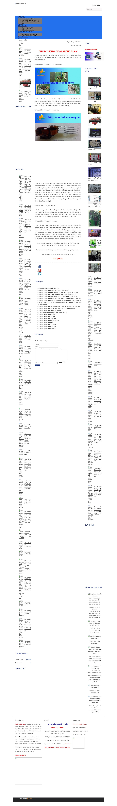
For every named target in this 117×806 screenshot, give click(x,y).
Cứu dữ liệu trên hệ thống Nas (97, 427)
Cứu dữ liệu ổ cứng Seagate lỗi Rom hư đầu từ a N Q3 (27, 350)
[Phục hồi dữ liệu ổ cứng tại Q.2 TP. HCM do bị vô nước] (21, 210)
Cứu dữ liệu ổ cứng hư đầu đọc (97, 108)
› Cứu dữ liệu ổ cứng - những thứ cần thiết (49, 310)
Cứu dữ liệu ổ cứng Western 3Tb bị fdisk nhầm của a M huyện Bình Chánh (94, 159)
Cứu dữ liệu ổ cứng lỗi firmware (27, 612)
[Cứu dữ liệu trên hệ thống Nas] (90, 427)
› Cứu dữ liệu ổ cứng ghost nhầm (47, 314)
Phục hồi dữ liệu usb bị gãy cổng (97, 232)
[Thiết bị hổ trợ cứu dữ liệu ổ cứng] (90, 256)
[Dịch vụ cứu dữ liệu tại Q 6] (21, 603)
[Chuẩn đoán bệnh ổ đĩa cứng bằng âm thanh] (21, 96)
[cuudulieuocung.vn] (58, 3)
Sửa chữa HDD (22, 26)
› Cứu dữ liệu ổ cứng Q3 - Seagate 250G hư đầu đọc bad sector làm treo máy (59, 306)
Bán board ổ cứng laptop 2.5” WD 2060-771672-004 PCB (94, 630)
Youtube (20, 24)
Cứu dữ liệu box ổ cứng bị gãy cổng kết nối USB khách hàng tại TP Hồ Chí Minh (97, 491)
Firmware (20, 32)
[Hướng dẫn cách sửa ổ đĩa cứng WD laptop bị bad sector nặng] (21, 367)
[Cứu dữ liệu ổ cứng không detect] (90, 364)
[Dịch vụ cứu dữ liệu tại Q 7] (21, 553)
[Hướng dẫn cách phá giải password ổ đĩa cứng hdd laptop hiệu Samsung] (90, 512)
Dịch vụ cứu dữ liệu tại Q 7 (27, 553)
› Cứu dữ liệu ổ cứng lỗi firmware (47, 324)
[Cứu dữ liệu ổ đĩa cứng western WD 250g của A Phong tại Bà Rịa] (90, 475)
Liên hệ (20, 38)
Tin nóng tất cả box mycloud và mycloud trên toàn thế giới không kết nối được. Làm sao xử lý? (94, 201)
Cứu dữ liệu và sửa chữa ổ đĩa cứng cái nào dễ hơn (97, 415)
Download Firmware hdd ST (29, 35)
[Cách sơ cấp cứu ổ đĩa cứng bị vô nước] (21, 51)
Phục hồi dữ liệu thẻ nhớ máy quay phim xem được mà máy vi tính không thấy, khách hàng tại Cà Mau (97, 378)
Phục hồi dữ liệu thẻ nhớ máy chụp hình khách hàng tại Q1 (27, 396)
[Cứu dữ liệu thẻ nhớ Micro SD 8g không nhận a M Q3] (90, 133)
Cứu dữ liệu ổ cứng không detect (97, 364)
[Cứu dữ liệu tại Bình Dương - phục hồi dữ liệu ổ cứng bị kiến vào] (90, 96)
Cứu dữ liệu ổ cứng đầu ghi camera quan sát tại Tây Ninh (97, 401)
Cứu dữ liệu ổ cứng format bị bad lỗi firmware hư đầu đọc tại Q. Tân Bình (27, 246)
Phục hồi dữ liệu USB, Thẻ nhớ (30, 20)
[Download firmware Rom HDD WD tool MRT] (21, 534)
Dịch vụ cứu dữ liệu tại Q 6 (27, 603)
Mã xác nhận (39, 363)
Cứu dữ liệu (21, 17)
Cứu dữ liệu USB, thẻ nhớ (25, 31)
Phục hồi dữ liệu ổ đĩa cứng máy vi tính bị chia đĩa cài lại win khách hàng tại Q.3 (97, 305)
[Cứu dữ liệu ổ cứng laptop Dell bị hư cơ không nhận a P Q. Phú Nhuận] (90, 268)
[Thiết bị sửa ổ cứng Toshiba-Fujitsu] (94, 638)
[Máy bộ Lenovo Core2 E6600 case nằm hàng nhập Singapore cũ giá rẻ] (94, 653)
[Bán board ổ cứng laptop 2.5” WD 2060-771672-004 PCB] (94, 625)
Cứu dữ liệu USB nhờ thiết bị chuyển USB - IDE (97, 121)
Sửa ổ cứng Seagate (27, 27)
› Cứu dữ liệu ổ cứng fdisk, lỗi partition (48, 320)
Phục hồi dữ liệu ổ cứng (28, 19)
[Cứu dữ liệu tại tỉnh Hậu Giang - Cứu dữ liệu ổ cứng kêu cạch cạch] (90, 350)
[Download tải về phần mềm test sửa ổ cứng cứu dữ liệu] (21, 414)
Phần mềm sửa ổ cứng (28, 30)
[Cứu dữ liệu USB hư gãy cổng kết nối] (21, 644)
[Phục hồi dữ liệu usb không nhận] (21, 545)
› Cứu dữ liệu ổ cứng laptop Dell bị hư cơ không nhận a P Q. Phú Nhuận (57, 296)
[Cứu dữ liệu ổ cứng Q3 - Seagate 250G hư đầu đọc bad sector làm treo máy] (21, 286)
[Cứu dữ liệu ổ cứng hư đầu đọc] (90, 109)
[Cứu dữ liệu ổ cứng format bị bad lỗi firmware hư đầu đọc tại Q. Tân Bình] (21, 247)
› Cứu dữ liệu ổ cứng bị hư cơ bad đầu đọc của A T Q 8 (53, 290)
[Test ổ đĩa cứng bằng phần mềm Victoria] (21, 502)
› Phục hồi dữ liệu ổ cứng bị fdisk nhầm (49, 288)
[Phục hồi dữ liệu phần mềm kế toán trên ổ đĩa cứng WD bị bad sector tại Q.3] (21, 467)
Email (37, 346)
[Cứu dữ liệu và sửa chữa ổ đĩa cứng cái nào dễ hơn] (90, 416)
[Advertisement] (58, 162)
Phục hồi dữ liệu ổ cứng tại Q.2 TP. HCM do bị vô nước (27, 209)
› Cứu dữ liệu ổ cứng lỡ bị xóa (46, 316)
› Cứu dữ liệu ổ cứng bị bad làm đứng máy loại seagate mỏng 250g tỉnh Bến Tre (59, 300)
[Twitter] (39, 275)
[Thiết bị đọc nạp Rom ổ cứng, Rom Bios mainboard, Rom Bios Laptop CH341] (94, 702)
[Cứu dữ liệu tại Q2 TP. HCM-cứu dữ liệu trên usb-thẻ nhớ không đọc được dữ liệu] (21, 628)
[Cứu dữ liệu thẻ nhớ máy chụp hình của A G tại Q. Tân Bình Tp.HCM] (90, 440)
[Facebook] (39, 268)
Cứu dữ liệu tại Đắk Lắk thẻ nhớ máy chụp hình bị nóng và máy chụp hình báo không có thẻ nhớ (27, 584)
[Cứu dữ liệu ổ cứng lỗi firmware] (21, 612)
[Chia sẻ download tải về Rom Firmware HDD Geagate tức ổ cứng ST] (21, 566)
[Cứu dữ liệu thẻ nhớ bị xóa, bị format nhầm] (90, 244)
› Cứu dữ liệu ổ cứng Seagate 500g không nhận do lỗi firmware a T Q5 (57, 308)
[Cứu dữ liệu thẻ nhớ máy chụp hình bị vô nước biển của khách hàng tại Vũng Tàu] (21, 67)
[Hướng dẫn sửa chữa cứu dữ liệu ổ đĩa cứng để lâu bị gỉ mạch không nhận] (90, 219)
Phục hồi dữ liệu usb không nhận (27, 544)
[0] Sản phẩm (96, 5)
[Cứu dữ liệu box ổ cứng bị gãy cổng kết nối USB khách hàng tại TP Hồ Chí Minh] (90, 494)
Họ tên (37, 344)
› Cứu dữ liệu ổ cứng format (45, 322)
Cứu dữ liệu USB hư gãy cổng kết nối (27, 643)
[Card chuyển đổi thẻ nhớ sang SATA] (94, 687)
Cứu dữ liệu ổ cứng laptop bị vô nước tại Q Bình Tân (97, 188)
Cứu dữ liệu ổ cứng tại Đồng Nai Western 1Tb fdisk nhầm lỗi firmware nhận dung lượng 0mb (94, 83)
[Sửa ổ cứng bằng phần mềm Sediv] (21, 338)
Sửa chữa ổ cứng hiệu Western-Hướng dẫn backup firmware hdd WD (97, 456)
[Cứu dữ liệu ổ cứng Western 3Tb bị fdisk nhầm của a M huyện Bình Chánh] (90, 158)
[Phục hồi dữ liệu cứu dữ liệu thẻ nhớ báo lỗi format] (90, 281)
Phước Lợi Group (23, 37)
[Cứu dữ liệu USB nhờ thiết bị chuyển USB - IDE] (90, 121)
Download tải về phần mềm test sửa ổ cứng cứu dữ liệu (27, 412)
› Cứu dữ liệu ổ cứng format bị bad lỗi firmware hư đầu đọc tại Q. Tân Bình (58, 292)
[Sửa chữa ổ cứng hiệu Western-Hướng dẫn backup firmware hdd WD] (90, 457)
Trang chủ (21, 16)
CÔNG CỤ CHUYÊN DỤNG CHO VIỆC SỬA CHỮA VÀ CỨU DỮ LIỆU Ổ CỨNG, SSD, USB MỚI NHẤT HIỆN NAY (27, 184)
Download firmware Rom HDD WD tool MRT (27, 534)
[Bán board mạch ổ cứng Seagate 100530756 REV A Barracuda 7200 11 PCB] (94, 672)
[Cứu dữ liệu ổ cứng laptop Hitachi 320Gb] (21, 301)
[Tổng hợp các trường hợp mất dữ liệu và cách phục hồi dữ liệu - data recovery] (90, 144)
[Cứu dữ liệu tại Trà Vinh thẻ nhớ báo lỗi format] (21, 383)
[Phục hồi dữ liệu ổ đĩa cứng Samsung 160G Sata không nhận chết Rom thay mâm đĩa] (90, 330)
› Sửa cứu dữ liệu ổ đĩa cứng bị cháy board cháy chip (52, 312)
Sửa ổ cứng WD (26, 28)
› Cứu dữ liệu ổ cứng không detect (47, 318)
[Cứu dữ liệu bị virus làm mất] (21, 452)
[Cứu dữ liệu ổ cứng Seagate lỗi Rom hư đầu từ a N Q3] (21, 351)
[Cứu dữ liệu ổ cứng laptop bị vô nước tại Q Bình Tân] (90, 189)
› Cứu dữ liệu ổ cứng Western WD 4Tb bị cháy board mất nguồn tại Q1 (57, 294)
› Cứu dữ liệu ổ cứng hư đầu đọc (47, 326)
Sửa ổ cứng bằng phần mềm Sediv (27, 337)
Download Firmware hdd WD (29, 34)
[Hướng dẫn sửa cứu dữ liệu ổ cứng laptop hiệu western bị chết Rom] (21, 487)
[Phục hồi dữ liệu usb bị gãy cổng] (90, 233)
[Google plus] (39, 271)
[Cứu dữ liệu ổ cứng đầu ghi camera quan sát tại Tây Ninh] (90, 402)
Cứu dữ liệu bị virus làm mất (27, 452)
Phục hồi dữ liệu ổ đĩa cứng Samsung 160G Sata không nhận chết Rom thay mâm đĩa (27, 226)
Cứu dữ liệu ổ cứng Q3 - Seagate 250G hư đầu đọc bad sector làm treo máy (27, 284)
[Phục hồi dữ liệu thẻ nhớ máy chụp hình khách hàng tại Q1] (21, 398)
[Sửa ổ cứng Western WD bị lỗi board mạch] (90, 293)
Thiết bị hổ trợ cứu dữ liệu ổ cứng (97, 253)
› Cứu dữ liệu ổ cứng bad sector (47, 328)
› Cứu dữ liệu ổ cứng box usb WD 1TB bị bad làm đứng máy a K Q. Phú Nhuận (59, 298)
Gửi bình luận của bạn (51, 349)
